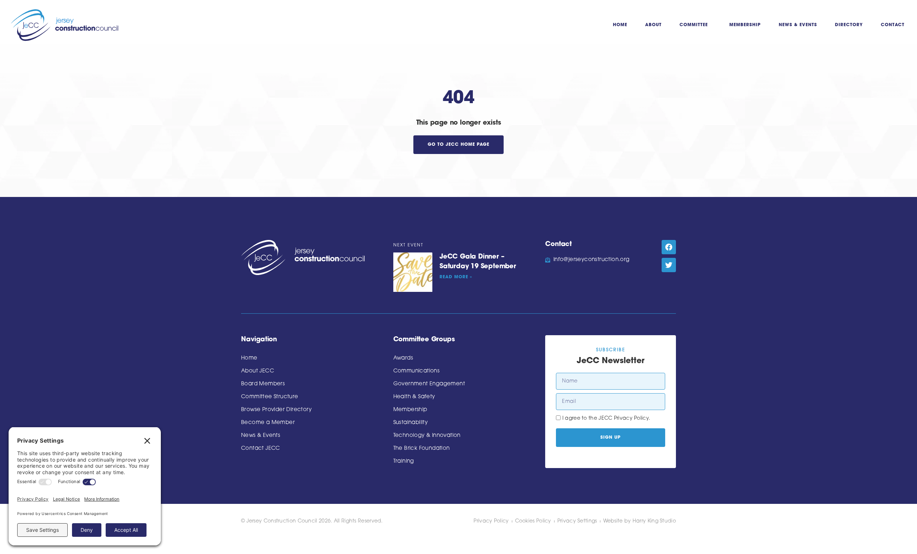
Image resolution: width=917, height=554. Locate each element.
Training (403, 461)
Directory (849, 25)
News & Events (798, 25)
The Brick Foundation (421, 448)
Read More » (456, 277)
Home (620, 25)
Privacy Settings (577, 521)
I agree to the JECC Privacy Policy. (606, 418)
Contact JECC (260, 448)
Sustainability (410, 422)
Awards (403, 358)
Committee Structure (269, 397)
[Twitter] (669, 265)
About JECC (257, 371)
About (653, 25)
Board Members (263, 384)
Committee (694, 25)
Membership (745, 25)
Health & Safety (414, 397)
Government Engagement (429, 384)
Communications (416, 371)
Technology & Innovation (427, 435)
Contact (892, 25)
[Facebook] (669, 247)
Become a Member (268, 422)
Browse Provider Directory (276, 410)
